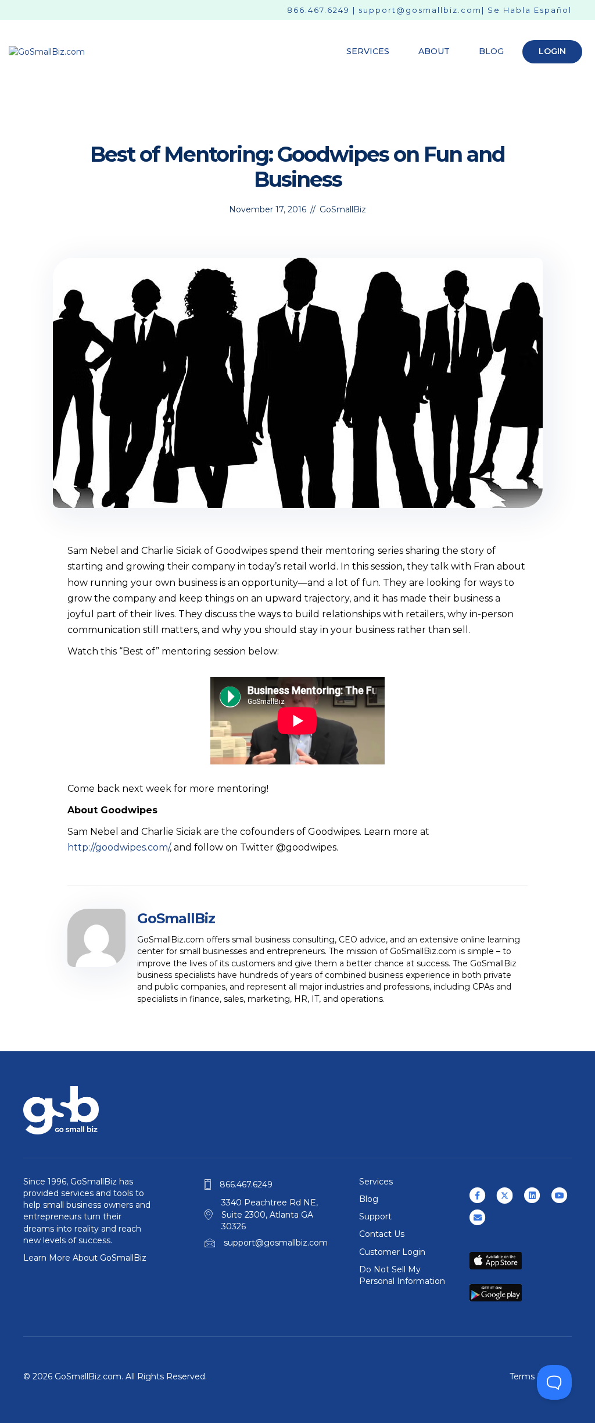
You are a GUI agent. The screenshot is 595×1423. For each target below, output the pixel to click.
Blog (491, 51)
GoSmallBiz (343, 209)
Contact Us (381, 1234)
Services (367, 51)
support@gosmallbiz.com (420, 10)
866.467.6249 (318, 10)
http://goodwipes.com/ (118, 847)
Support (375, 1216)
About (434, 51)
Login (552, 51)
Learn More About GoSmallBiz (84, 1258)
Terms (522, 1376)
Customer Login (392, 1252)
